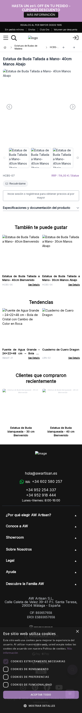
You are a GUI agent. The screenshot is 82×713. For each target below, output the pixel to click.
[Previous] (63, 47)
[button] (41, 705)
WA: (43, 481)
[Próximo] (74, 47)
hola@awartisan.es (41, 473)
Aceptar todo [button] (41, 694)
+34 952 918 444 (41, 495)
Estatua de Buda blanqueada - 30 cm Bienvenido (21, 431)
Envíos (31, 29)
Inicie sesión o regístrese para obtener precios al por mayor (41, 195)
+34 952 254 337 (41, 490)
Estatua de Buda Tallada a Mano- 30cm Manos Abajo (61, 278)
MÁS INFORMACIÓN (41, 14)
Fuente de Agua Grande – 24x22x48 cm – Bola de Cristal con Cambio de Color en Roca (21, 355)
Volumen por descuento (65, 29)
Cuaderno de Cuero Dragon (60, 349)
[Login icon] (75, 38)
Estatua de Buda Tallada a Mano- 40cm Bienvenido (21, 278)
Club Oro (44, 29)
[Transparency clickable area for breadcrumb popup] (27, 47)
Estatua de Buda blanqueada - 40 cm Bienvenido (61, 431)
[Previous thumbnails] (4, 157)
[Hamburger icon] (5, 38)
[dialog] (41, 670)
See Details (34, 284)
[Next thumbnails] (77, 157)
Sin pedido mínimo (14, 29)
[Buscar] (14, 38)
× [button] (77, 631)
